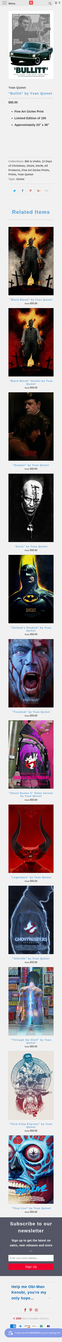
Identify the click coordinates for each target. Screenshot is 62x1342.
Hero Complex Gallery (35, 1318)
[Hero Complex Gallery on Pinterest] (31, 1310)
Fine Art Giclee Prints (35, 170)
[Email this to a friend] (46, 191)
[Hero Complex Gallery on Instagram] (36, 1310)
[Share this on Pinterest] (30, 191)
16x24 (13, 140)
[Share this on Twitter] (14, 191)
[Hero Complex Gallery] (30, 3)
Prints (12, 174)
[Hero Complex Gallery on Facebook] (25, 1310)
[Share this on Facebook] (22, 191)
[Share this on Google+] (38, 191)
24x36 (23, 140)
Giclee (20, 179)
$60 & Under (32, 161)
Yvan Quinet (17, 87)
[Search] (49, 3)
